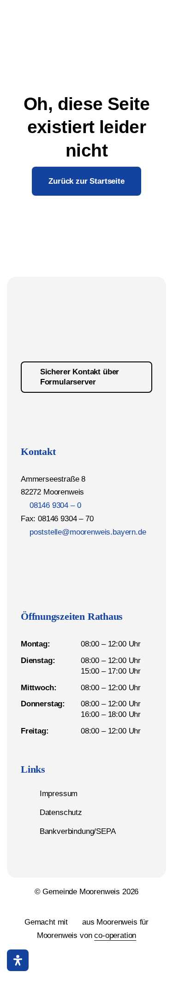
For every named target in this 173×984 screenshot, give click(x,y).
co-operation (115, 935)
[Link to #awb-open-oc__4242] (110, 22)
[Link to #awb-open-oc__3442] (156, 22)
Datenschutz (61, 812)
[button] (155, 960)
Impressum (59, 793)
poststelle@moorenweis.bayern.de (88, 532)
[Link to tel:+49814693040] (132, 22)
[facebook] (24, 553)
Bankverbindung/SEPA (78, 831)
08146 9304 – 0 (55, 505)
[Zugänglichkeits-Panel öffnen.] (18, 960)
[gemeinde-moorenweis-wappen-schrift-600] (45, 11)
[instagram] (41, 553)
